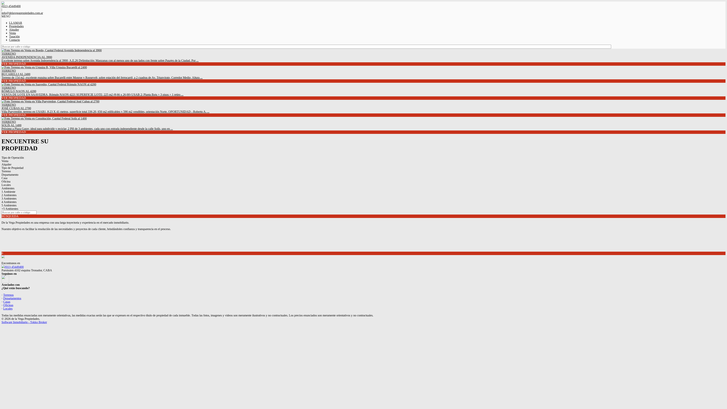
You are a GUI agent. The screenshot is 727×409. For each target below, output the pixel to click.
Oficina (6, 181)
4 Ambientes (9, 202)
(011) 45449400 (14, 267)
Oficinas (8, 305)
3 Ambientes (9, 198)
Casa (4, 178)
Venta (12, 33)
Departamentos (12, 298)
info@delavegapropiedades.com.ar (22, 13)
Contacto (14, 39)
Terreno (6, 171)
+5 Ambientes (10, 208)
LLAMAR (15, 22)
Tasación (14, 36)
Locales (6, 185)
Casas (6, 301)
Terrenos (8, 295)
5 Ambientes (9, 205)
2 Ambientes (9, 195)
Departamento (10, 174)
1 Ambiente (8, 191)
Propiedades (16, 26)
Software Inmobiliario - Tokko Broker (24, 322)
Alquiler (14, 29)
